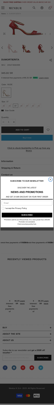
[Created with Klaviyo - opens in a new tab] (27, 228)
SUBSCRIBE (27, 215)
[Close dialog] (50, 179)
